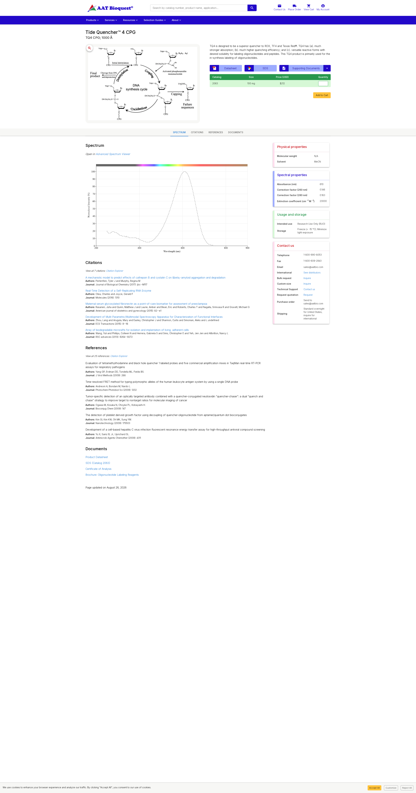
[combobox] (198, 8)
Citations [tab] (197, 132)
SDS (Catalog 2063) (97, 463)
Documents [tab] (235, 132)
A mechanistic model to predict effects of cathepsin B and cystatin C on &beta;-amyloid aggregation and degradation (155, 277)
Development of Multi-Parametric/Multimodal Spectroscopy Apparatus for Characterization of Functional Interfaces (154, 316)
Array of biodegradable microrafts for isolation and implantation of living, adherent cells (137, 330)
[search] (252, 8)
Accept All (374, 787)
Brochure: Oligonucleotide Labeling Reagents (112, 474)
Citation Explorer (114, 270)
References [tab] (216, 132)
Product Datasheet (96, 457)
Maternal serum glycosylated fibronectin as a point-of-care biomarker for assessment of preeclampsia (146, 303)
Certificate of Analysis (98, 468)
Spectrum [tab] (179, 132)
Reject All (407, 787)
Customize (391, 787)
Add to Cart (322, 95)
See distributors (312, 272)
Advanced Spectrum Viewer (113, 154)
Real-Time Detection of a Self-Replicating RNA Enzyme (118, 290)
